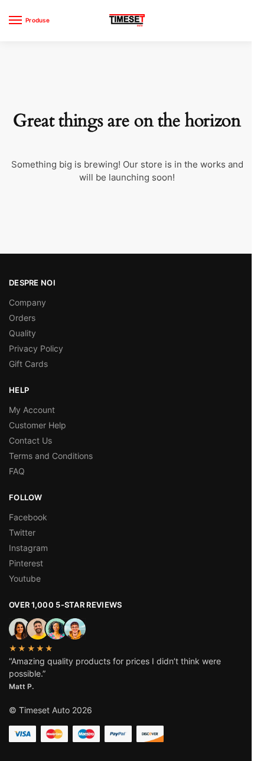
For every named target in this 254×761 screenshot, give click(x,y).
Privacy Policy (36, 348)
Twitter (22, 532)
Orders (22, 318)
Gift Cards (28, 364)
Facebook (28, 517)
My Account (32, 410)
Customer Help (37, 425)
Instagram (28, 548)
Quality (22, 333)
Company (27, 302)
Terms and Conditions (51, 456)
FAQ (17, 471)
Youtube (25, 578)
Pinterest (26, 563)
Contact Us (30, 440)
